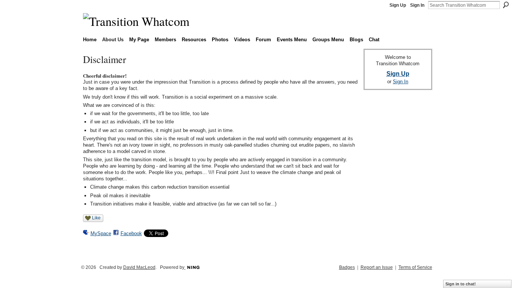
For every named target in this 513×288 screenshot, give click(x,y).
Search (506, 5)
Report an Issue (377, 267)
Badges (347, 267)
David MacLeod (139, 267)
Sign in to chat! (460, 284)
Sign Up (397, 5)
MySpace (101, 233)
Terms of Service (415, 267)
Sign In (417, 5)
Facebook (131, 233)
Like (96, 217)
